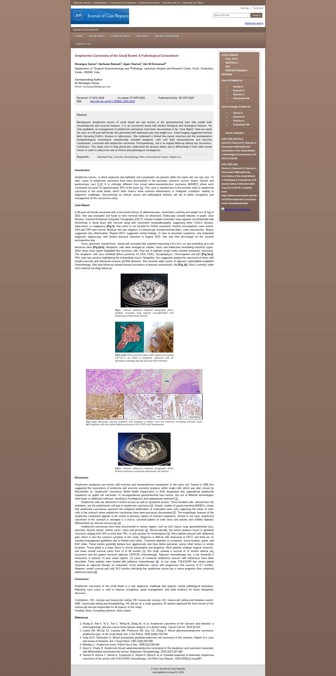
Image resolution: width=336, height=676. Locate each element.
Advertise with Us (171, 3)
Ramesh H (239, 90)
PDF (227, 66)
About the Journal (82, 3)
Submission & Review (149, 3)
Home (79, 36)
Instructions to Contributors (123, 3)
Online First (97, 36)
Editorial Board (100, 3)
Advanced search (254, 23)
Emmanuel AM (241, 98)
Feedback (258, 8)
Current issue (120, 36)
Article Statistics (234, 133)
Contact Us (83, 44)
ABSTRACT (231, 62)
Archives (142, 36)
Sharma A (238, 94)
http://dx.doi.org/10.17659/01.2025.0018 (112, 101)
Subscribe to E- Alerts (193, 3)
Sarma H (238, 86)
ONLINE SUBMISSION (167, 36)
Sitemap (244, 8)
